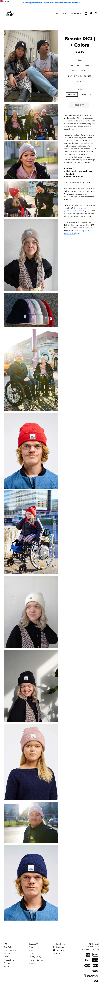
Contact (32, 953)
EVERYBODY (75, 14)
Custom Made (10, 950)
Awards (7, 966)
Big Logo (72, 94)
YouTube (60, 950)
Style (80, 89)
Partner (7, 963)
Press (31, 950)
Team (6, 957)
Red (87, 65)
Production (9, 960)
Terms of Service (36, 960)
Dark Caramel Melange (79, 76)
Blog (31, 947)
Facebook (60, 944)
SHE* (56, 14)
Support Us (34, 944)
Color (79, 60)
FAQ (6, 944)
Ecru (79, 81)
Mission (7, 953)
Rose (74, 71)
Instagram (60, 947)
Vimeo (59, 953)
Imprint (32, 963)
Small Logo (86, 94)
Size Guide (8, 947)
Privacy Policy (35, 957)
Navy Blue (76, 65)
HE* (64, 14)
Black (84, 71)
